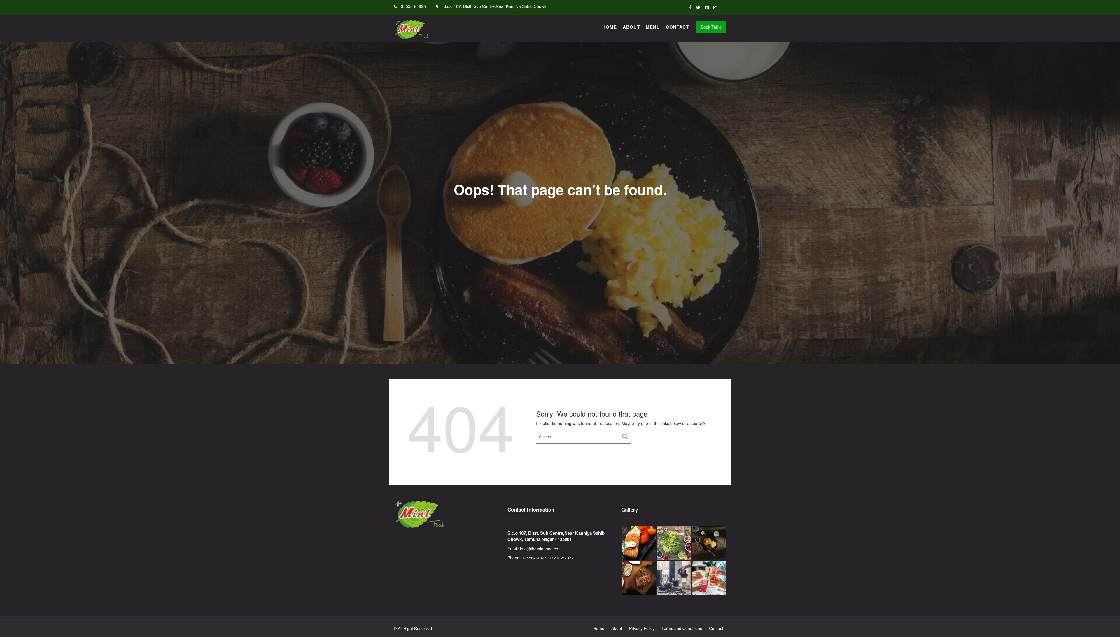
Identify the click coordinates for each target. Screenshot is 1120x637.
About (631, 27)
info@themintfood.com (540, 549)
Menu (653, 27)
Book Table (711, 27)
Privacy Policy (641, 628)
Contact (677, 27)
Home (609, 27)
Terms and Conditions (682, 628)
